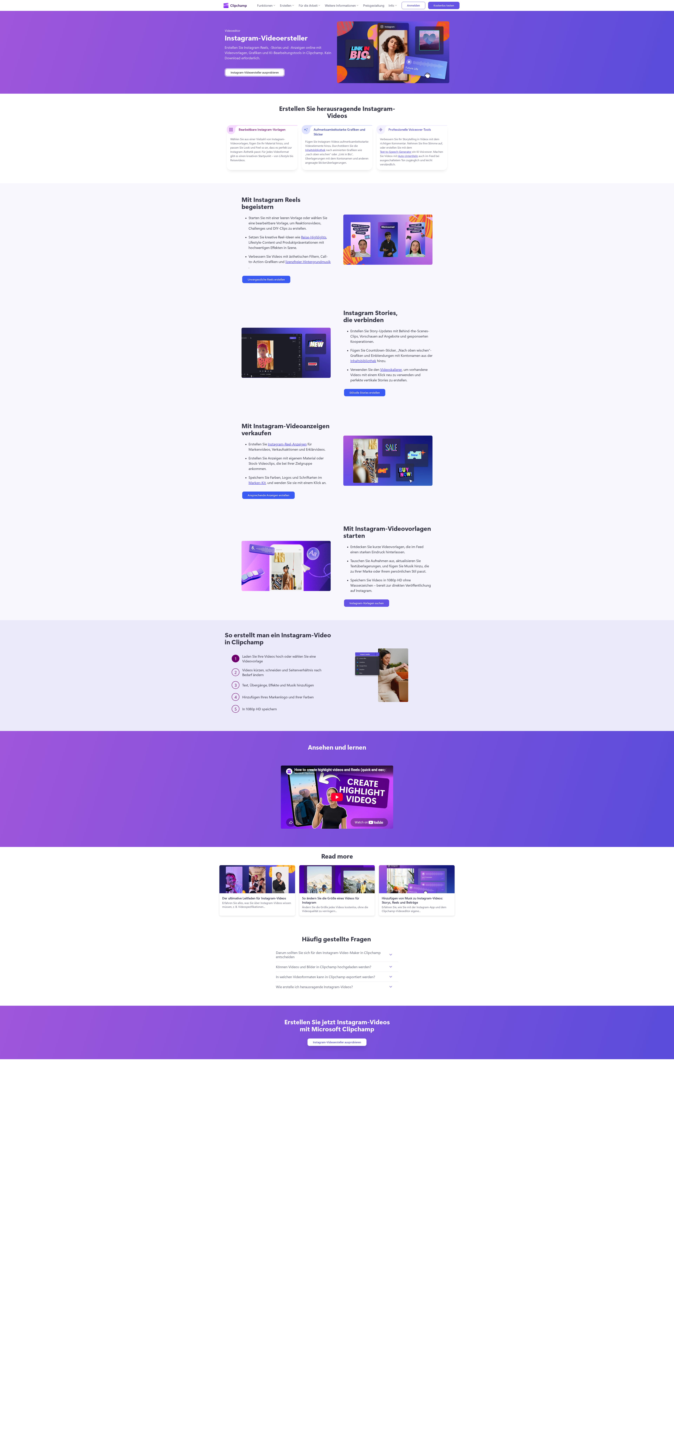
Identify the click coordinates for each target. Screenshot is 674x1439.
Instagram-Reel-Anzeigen (287, 444)
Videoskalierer (391, 369)
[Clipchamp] (235, 5)
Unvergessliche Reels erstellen (266, 279)
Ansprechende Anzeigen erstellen (268, 495)
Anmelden (413, 5)
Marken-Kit (257, 482)
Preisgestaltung (373, 5)
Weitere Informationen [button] (340, 5)
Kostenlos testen (444, 5)
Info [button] (391, 5)
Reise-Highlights (313, 237)
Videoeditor (232, 31)
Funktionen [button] (265, 5)
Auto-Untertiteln (408, 156)
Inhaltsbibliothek (315, 150)
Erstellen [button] (285, 5)
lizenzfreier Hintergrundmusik (308, 261)
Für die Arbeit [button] (308, 5)
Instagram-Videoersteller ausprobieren (255, 72)
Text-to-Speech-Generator (395, 151)
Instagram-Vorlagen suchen (366, 603)
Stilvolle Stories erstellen (364, 392)
